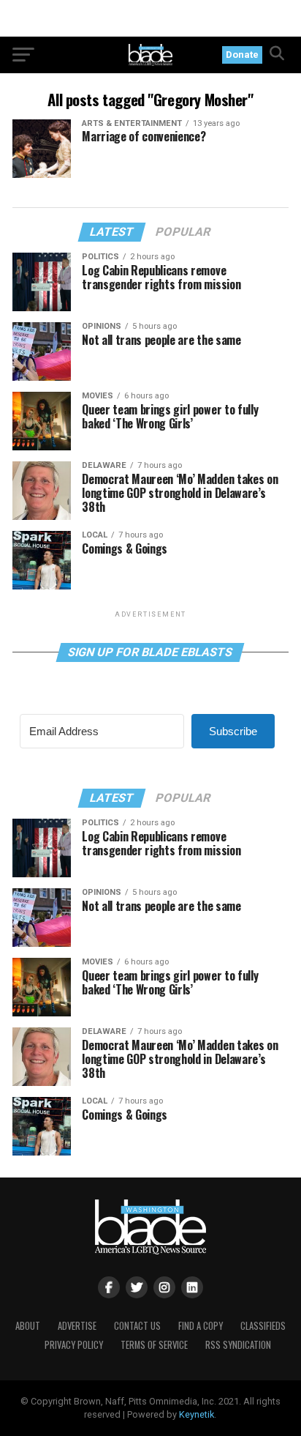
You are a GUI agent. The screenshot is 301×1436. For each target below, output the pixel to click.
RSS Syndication (238, 1345)
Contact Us (137, 1326)
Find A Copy (200, 1326)
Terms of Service (154, 1345)
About (27, 1326)
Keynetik (196, 1414)
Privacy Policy (74, 1345)
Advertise (77, 1326)
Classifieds (263, 1326)
